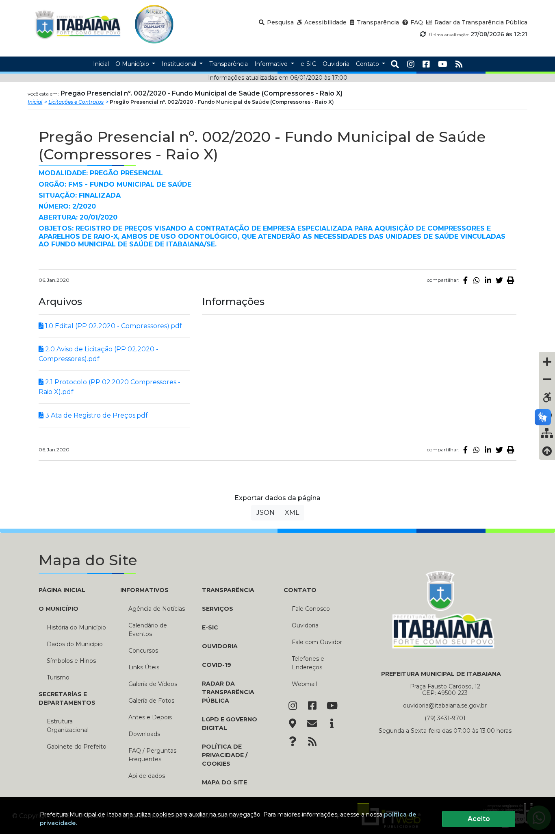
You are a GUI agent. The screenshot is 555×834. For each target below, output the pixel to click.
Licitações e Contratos (76, 102)
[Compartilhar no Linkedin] (488, 280)
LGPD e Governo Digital (229, 724)
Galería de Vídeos (152, 684)
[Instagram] (411, 64)
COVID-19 (216, 665)
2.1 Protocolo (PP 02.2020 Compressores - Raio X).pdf (109, 387)
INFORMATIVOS (144, 590)
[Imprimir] (510, 280)
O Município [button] (133, 64)
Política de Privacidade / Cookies (224, 755)
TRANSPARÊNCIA (228, 590)
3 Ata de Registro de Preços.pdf (95, 415)
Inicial (35, 102)
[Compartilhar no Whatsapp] (476, 280)
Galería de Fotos (151, 700)
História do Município (76, 627)
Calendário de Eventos (147, 630)
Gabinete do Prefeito (76, 746)
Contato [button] (368, 64)
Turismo (58, 677)
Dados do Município (75, 644)
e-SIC (210, 627)
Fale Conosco (311, 608)
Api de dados (146, 776)
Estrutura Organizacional (68, 726)
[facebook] (426, 64)
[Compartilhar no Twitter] (499, 280)
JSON (265, 512)
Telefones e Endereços (308, 663)
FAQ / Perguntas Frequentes (152, 755)
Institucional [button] (180, 64)
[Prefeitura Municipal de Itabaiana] (78, 24)
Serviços (217, 608)
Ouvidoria (220, 646)
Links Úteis (143, 667)
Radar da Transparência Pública (228, 692)
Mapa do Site (224, 782)
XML (292, 512)
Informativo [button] (271, 64)
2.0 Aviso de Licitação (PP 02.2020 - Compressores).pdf (98, 354)
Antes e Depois (150, 717)
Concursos (143, 650)
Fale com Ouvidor (317, 642)
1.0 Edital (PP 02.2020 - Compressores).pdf (112, 326)
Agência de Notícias (156, 608)
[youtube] (443, 64)
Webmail (304, 684)
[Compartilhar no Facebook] (465, 280)
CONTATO (300, 590)
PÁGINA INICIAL (62, 590)
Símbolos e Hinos (71, 660)
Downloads (144, 734)
